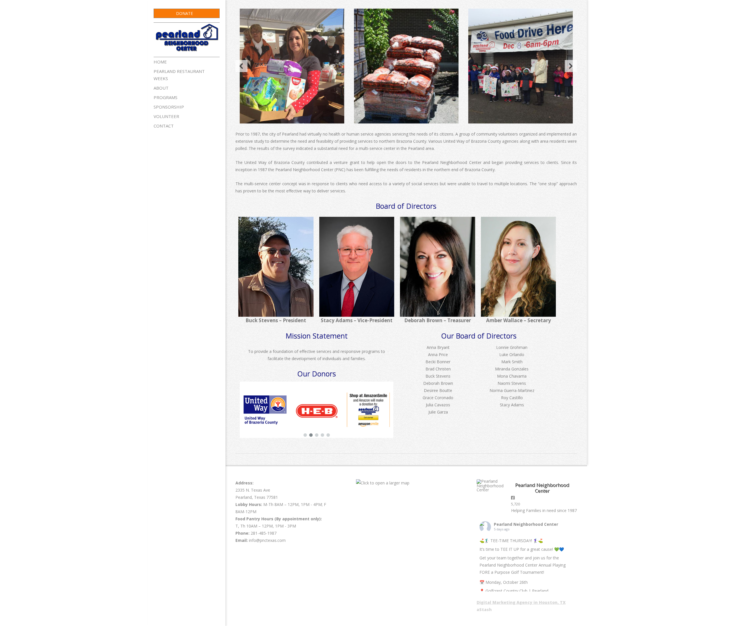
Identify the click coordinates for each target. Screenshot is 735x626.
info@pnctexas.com (267, 540)
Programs (165, 97)
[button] (241, 66)
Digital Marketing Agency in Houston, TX (521, 602)
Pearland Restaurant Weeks (179, 74)
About (161, 88)
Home (160, 62)
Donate (184, 13)
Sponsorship (169, 107)
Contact (164, 126)
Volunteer (166, 116)
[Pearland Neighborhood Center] (491, 485)
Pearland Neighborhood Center (526, 524)
